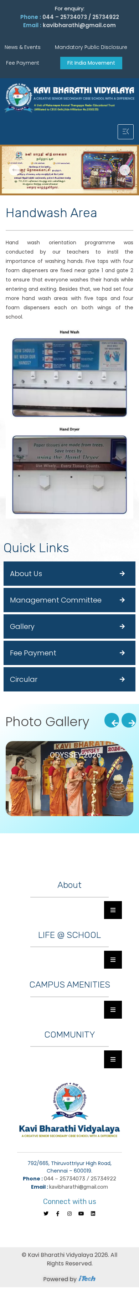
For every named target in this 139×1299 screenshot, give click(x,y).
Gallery (22, 626)
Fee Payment (33, 653)
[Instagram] (69, 1214)
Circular (23, 679)
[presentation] (111, 720)
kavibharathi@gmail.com (79, 25)
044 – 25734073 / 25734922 (80, 17)
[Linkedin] (93, 1214)
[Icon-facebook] (58, 1214)
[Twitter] (46, 1214)
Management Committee (56, 600)
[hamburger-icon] (126, 131)
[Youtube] (81, 1214)
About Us (26, 574)
